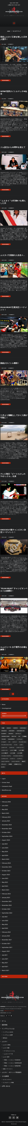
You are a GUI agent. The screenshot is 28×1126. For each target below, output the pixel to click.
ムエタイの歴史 (6, 1044)
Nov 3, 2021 (4, 368)
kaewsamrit (11, 730)
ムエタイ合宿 (12, 753)
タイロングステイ (7, 1079)
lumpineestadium (5, 736)
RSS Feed (4, 976)
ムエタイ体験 (21, 750)
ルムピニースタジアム (5, 761)
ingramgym (3, 730)
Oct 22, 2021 (4, 422)
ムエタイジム (11, 747)
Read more (5, 80)
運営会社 (5, 1038)
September (7, 836)
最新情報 (4, 1025)
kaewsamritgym (20, 730)
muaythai (14, 736)
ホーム (4, 1021)
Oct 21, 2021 (4, 481)
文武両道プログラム (17, 764)
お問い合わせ (6, 1086)
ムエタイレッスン (4, 750)
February (6, 802)
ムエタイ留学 (19, 753)
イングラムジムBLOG (8, 1032)
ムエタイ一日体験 (13, 750)
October (6, 832)
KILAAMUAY (3, 733)
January (6, 821)
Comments (10, 44)
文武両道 (10, 764)
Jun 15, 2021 (4, 654)
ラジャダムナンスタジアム (6, 755)
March (5, 813)
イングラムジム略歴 (8, 1035)
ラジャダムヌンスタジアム (18, 755)
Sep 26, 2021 (4, 537)
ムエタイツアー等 (8, 1054)
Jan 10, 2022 (4, 260)
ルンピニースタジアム (16, 761)
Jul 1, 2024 (4, 44)
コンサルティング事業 (8, 1082)
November (7, 828)
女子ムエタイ (3, 764)
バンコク (15, 744)
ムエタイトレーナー (20, 747)
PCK (19, 736)
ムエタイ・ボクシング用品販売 (11, 1072)
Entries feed (6, 782)
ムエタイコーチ (4, 747)
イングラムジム (19, 739)
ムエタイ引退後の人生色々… (12, 255)
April (5, 855)
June (5, 805)
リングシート (12, 758)
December (7, 825)
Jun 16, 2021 (4, 595)
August (6, 840)
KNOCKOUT (11, 733)
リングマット (19, 758)
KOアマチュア (18, 733)
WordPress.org (6, 790)
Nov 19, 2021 (4, 314)
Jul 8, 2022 (4, 98)
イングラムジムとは (8, 1028)
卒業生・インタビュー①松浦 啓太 (12, 1060)
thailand (3, 739)
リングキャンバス (4, 758)
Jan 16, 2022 (4, 208)
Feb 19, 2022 (4, 152)
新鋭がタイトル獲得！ (9, 363)
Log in (4, 778)
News (3, 704)
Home (8, 31)
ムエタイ (21, 744)
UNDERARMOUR (11, 739)
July (4, 844)
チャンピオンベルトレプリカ (6, 744)
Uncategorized (6, 708)
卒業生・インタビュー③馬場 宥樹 (12, 1065)
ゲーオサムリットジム (9, 1051)
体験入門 (23, 761)
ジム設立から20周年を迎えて (13, 147)
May (5, 809)
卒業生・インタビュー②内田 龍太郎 (13, 1063)
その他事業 (5, 1076)
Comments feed (7, 786)
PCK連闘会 (24, 736)
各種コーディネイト (8, 1069)
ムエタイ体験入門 (4, 753)
